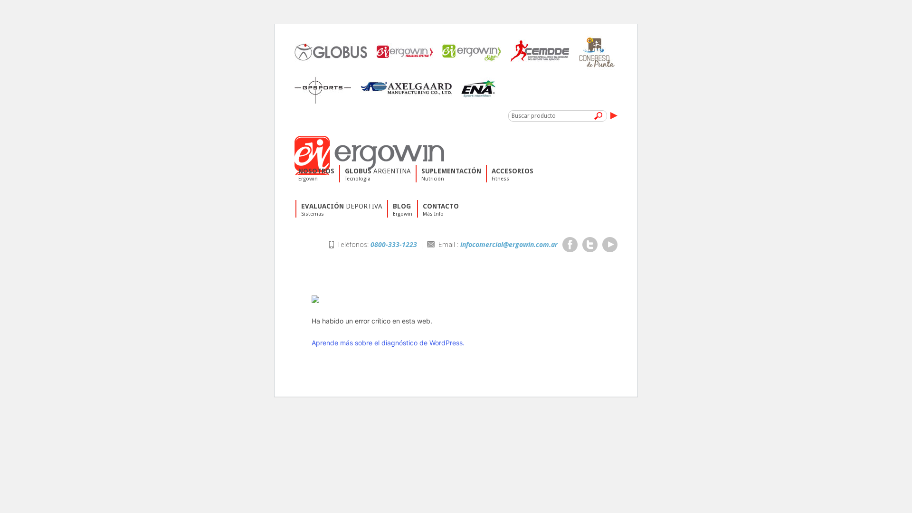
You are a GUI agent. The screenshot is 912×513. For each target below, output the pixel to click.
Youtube (610, 244)
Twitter (590, 244)
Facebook (570, 244)
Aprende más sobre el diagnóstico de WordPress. (388, 343)
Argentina (378, 174)
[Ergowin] (369, 139)
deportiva (341, 209)
